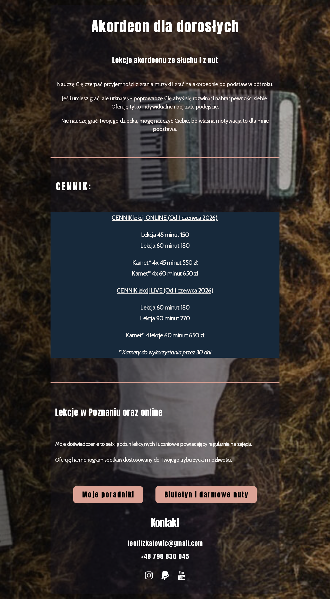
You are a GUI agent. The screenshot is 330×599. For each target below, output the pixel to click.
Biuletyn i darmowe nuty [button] (206, 494)
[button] (149, 575)
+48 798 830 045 (165, 556)
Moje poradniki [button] (108, 494)
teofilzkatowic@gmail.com (165, 543)
